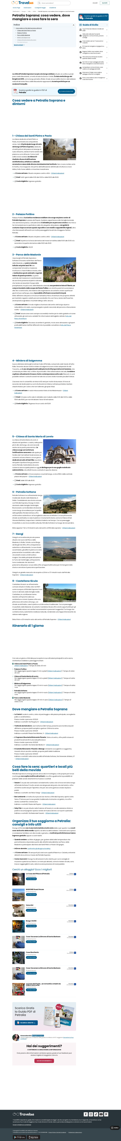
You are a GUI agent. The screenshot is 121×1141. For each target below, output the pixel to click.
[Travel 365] (22, 2)
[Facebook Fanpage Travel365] (86, 1114)
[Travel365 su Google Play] (19, 1137)
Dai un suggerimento (44, 1061)
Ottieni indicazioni (57, 173)
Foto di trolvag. (72, 159)
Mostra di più (18, 45)
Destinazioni (27, 8)
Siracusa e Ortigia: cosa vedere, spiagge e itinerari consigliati (92, 73)
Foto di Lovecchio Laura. (70, 560)
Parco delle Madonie (23, 35)
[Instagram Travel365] (91, 1114)
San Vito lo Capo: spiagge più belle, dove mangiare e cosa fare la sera (93, 63)
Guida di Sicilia (90, 24)
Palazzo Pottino (22, 33)
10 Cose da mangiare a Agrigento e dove (93, 47)
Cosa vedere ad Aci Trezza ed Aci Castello (92, 42)
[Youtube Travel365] (101, 1114)
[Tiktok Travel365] (96, 1114)
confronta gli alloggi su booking (39, 848)
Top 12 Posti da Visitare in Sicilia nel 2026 (93, 30)
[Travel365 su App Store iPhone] (33, 1137)
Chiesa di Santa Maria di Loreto (26, 40)
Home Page (16, 8)
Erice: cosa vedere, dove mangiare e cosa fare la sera (93, 78)
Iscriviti (104, 3)
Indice (17, 24)
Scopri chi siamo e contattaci (22, 1125)
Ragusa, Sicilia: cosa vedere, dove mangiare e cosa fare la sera (92, 52)
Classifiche (52, 8)
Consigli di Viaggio (40, 8)
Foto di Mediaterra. (71, 463)
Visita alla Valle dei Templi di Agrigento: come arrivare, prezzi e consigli (93, 35)
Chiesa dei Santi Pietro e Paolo (26, 30)
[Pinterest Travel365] (106, 1114)
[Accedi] (95, 3)
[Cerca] (39, 3)
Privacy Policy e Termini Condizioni (57, 1132)
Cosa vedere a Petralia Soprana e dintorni (29, 28)
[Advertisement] (44, 61)
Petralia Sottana (22, 42)
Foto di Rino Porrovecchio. (70, 601)
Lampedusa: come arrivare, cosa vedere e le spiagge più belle (92, 68)
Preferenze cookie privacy (75, 1132)
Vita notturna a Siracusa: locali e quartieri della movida (92, 57)
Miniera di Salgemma (23, 38)
